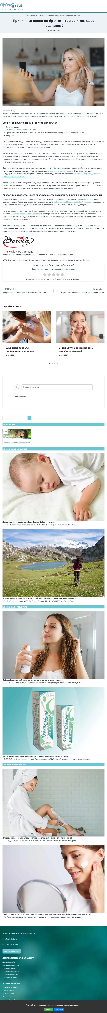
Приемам (48, 1009)
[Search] (29, 418)
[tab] (49, 363)
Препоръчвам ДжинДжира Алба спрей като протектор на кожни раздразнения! (39, 598)
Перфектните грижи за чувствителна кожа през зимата (25, 291)
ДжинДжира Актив (9, 968)
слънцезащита (80, 174)
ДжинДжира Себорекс (10, 974)
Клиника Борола (8, 990)
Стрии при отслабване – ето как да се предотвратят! (82, 291)
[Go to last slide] (6, 336)
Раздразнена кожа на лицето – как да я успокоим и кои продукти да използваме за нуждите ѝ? (47, 914)
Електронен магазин (10, 987)
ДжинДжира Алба (9, 962)
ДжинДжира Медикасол (11, 971)
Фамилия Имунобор (10, 1000)
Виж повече (59, 1009)
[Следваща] (101, 336)
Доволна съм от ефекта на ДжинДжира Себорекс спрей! (29, 522)
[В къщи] (27, 15)
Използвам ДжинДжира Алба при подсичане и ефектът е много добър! (36, 756)
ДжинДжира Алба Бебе (11, 965)
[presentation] (27, 327)
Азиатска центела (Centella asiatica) (25, 214)
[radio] (45, 275)
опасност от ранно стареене (61, 171)
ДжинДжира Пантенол (10, 977)
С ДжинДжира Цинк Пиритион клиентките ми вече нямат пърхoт (33, 680)
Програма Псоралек (10, 997)
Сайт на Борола (8, 994)
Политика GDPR (11, 951)
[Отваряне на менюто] (105, 6)
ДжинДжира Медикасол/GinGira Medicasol (73, 202)
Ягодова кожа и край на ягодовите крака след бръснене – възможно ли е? (37, 838)
